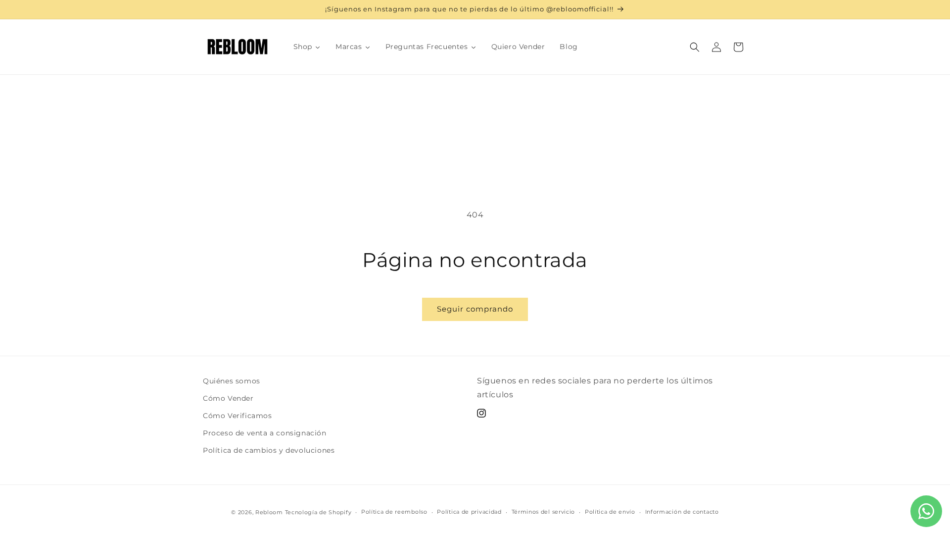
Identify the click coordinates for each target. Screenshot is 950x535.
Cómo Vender (228, 398)
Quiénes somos (231, 380)
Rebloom (269, 512)
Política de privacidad (469, 511)
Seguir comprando (475, 309)
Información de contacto (682, 511)
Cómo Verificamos (237, 415)
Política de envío (610, 511)
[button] (695, 47)
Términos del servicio (543, 511)
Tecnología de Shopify (318, 512)
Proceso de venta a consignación (265, 432)
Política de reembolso (394, 511)
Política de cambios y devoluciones (268, 450)
